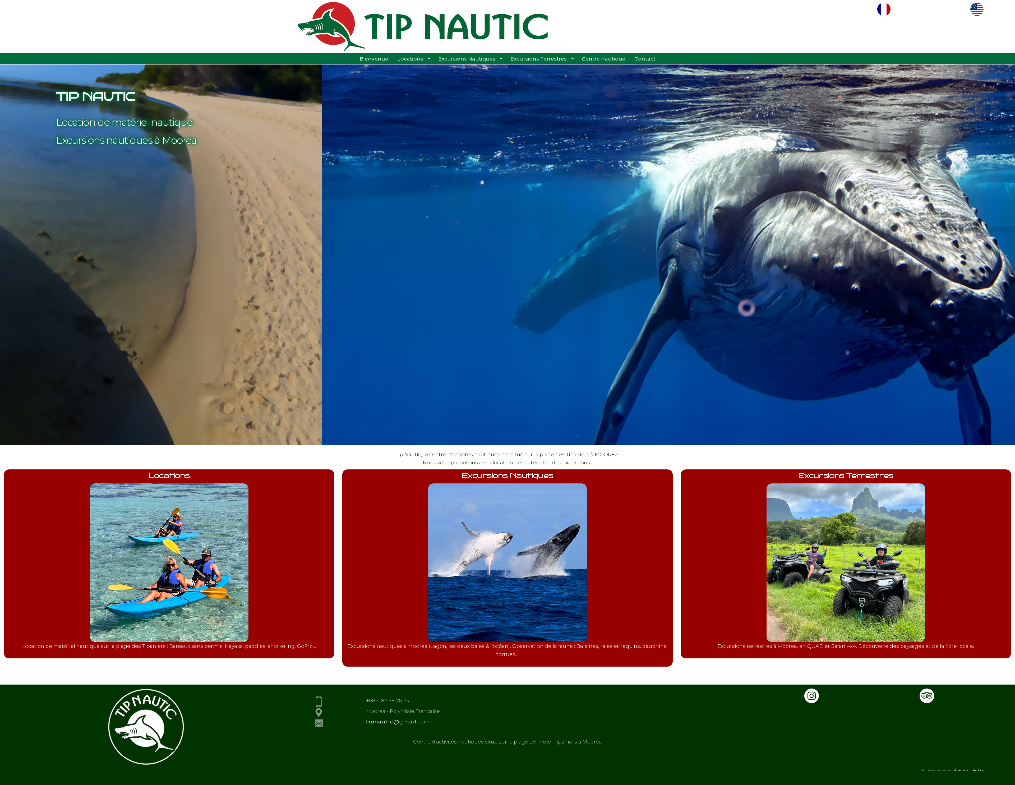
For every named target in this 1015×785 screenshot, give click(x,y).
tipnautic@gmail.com (398, 721)
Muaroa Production (968, 770)
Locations (410, 59)
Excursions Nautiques (466, 59)
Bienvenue (374, 59)
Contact (645, 59)
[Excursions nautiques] (507, 640)
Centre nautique (603, 59)
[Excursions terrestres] (846, 640)
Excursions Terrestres (538, 59)
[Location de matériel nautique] (169, 640)
